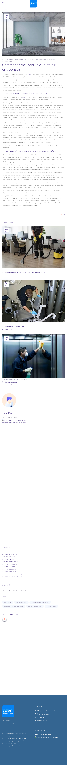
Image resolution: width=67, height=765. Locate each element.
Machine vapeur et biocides (40, 602)
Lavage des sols (51, 59)
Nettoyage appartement (9, 554)
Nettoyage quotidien (8, 61)
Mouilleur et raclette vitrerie (13, 606)
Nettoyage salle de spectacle (11, 576)
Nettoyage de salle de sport (13, 326)
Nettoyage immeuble (8, 566)
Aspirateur (42, 59)
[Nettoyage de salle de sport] (33, 322)
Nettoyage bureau (7, 59)
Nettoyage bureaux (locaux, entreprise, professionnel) (24, 272)
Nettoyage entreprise (20, 59)
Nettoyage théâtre (7, 579)
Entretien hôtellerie (8, 552)
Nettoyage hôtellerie (8, 564)
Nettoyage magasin (21, 379)
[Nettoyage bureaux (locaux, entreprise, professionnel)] (33, 268)
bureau (29, 75)
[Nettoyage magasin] (33, 377)
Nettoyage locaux (33, 59)
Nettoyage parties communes (11, 574)
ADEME (13, 80)
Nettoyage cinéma (7, 559)
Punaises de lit (51, 606)
